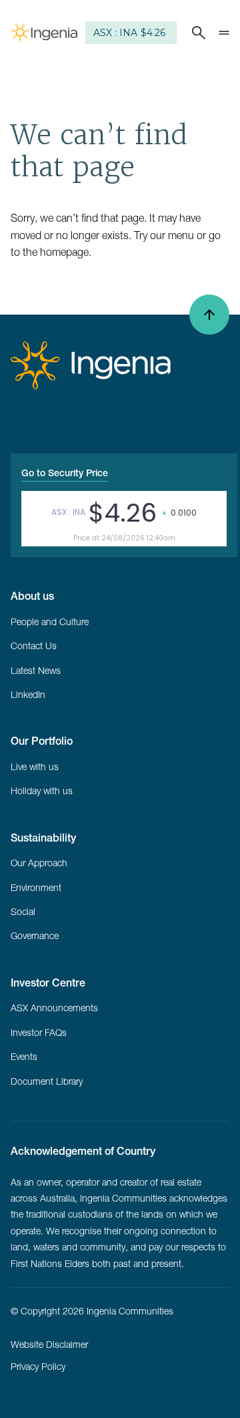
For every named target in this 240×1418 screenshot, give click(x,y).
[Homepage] (44, 33)
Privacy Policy (38, 1367)
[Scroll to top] (209, 315)
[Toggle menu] (224, 33)
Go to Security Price (64, 473)
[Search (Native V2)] (196, 32)
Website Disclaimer (49, 1345)
